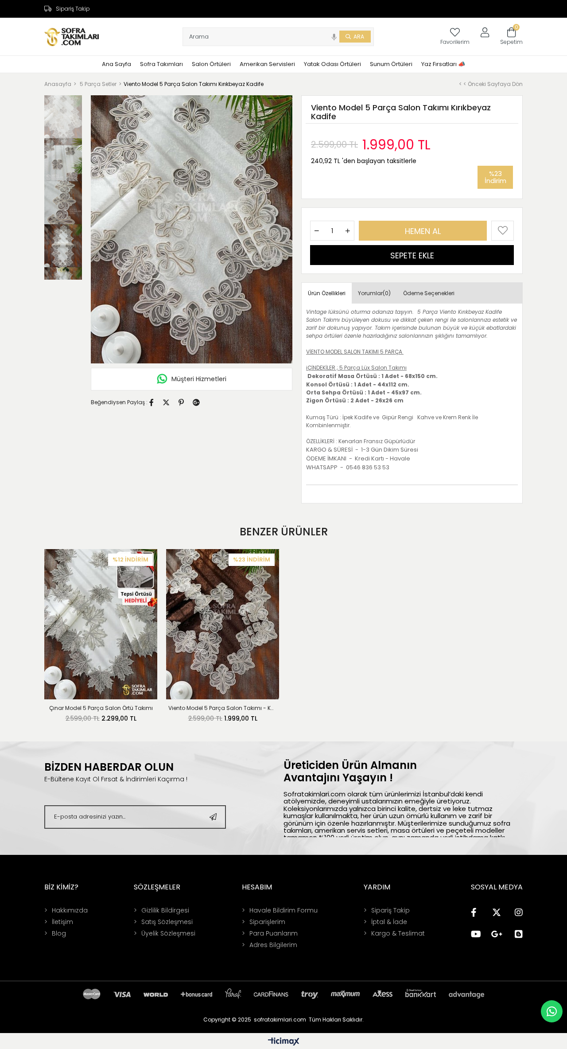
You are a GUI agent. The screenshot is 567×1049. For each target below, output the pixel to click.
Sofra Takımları (161, 64)
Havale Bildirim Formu (283, 910)
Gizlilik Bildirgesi (165, 910)
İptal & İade (389, 921)
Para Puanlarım (273, 933)
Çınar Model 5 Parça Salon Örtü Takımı (101, 708)
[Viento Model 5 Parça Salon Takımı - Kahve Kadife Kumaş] (222, 624)
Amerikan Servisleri (267, 64)
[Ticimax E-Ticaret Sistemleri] (283, 1042)
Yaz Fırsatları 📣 (443, 64)
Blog (59, 933)
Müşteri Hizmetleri (198, 378)
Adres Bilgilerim (273, 944)
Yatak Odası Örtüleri (332, 64)
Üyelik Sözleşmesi (168, 933)
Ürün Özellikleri (327, 293)
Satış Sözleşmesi (167, 921)
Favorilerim (455, 42)
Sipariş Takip (73, 9)
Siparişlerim (267, 921)
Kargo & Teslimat (398, 933)
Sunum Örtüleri (391, 64)
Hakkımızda (70, 910)
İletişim (62, 921)
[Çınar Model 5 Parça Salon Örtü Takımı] (100, 624)
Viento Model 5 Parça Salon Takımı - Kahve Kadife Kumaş (222, 708)
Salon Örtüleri (211, 64)
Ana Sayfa (116, 64)
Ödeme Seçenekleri (428, 293)
